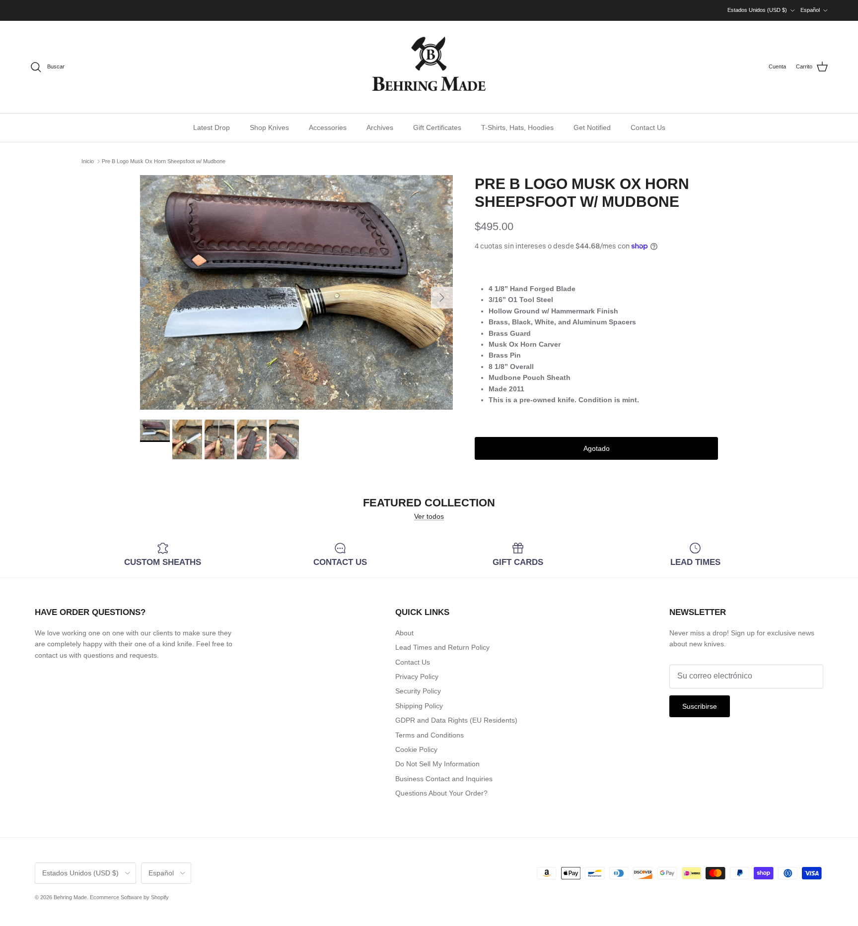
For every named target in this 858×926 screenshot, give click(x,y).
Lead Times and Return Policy (442, 647)
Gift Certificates (437, 127)
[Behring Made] (429, 67)
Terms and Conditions (429, 735)
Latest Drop (211, 127)
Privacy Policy (416, 676)
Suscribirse (699, 706)
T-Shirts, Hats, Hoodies (517, 127)
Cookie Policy (416, 749)
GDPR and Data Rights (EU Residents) (456, 720)
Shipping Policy (419, 706)
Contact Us (648, 127)
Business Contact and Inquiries (444, 779)
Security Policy (418, 691)
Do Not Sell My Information (437, 764)
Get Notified (592, 127)
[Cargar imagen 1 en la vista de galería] (296, 292)
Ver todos (429, 516)
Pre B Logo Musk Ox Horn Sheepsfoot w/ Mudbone (163, 161)
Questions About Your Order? (441, 793)
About (404, 633)
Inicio (87, 161)
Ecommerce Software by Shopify (129, 897)
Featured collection (429, 503)
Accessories (328, 127)
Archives (379, 127)
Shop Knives (269, 127)
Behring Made (70, 897)
